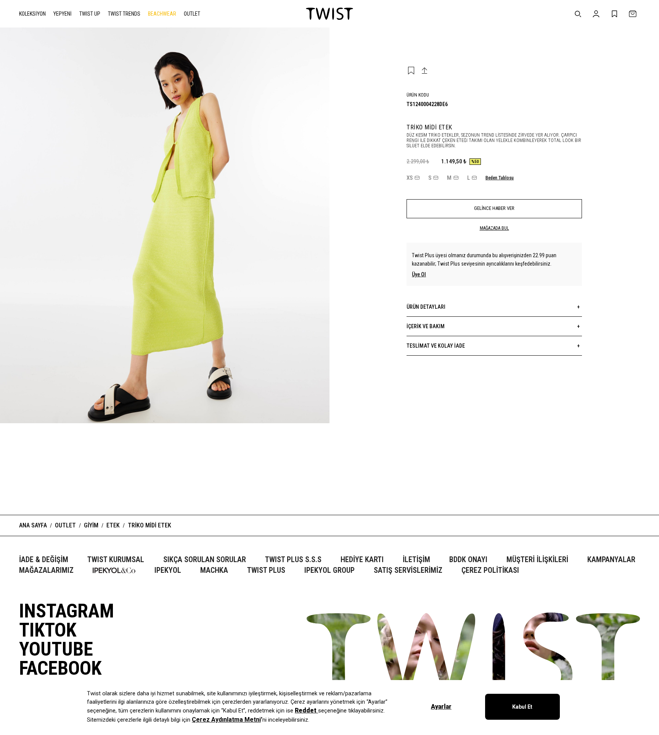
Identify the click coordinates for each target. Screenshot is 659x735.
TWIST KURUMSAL (115, 559)
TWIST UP (89, 14)
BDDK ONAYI (468, 559)
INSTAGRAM (66, 611)
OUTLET (192, 14)
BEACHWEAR (162, 14)
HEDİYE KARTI (362, 559)
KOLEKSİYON (32, 14)
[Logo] (329, 14)
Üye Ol (419, 274)
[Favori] (411, 70)
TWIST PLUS (266, 570)
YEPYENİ (62, 14)
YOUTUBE (56, 649)
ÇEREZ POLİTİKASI (490, 570)
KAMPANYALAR (611, 559)
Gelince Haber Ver (494, 208)
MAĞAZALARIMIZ (46, 570)
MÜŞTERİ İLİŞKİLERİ (537, 559)
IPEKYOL (167, 570)
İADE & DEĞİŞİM (43, 559)
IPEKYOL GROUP (329, 570)
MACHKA (214, 570)
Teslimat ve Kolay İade (493, 346)
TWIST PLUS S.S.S (293, 559)
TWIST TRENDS (124, 14)
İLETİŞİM (416, 559)
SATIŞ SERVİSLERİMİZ (408, 570)
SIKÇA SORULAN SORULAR (204, 559)
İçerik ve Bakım (493, 326)
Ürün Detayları (493, 307)
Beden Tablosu (499, 178)
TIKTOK (47, 630)
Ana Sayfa (33, 525)
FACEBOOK (60, 668)
